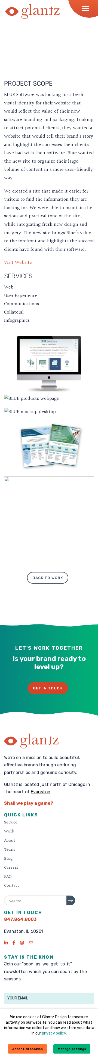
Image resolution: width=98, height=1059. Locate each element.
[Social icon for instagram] (22, 943)
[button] (87, 8)
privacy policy (54, 1033)
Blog (8, 858)
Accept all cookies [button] (27, 1049)
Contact (11, 885)
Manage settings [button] (72, 1049)
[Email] (31, 943)
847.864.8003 (20, 919)
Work (9, 831)
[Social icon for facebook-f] (14, 943)
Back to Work (47, 577)
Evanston (40, 791)
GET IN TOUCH (48, 688)
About (9, 840)
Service (10, 822)
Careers (11, 867)
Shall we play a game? (28, 803)
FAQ (8, 876)
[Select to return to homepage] (32, 11)
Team (9, 849)
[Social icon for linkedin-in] (6, 943)
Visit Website (18, 263)
